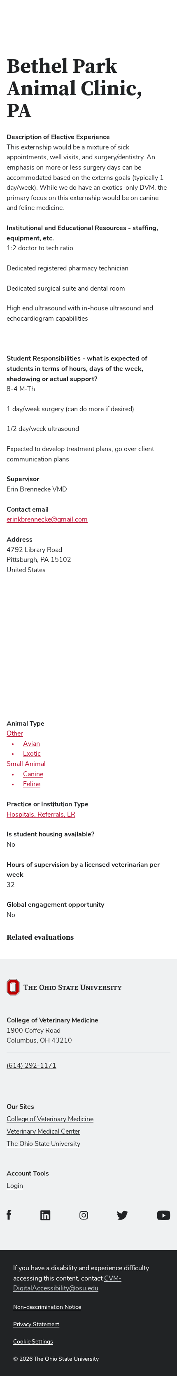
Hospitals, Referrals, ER (41, 814)
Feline (31, 784)
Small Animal (26, 764)
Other (15, 733)
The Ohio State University (43, 1144)
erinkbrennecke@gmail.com (47, 519)
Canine (33, 774)
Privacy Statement (36, 1324)
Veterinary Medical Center (43, 1131)
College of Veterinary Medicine (50, 1119)
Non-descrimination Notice (47, 1307)
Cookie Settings (33, 1342)
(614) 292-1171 (31, 1065)
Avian (31, 743)
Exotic (32, 753)
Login (15, 1186)
